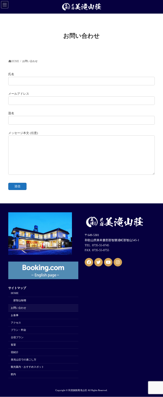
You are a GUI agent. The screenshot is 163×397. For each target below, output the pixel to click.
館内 (13, 374)
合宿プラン (17, 337)
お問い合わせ (18, 308)
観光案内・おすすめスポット (27, 367)
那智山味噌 (19, 300)
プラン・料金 (18, 330)
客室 (13, 344)
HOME (14, 293)
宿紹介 (14, 352)
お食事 (14, 315)
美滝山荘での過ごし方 (23, 359)
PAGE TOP (155, 380)
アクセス (16, 322)
